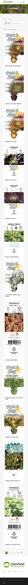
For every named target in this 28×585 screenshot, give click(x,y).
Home (5, 19)
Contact (21, 571)
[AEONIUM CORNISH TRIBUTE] (14, 85)
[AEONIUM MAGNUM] (14, 161)
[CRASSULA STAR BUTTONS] (14, 513)
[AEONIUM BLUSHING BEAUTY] (14, 47)
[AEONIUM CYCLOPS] (14, 123)
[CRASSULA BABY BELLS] (14, 328)
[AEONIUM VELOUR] (14, 200)
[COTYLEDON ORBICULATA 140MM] (14, 276)
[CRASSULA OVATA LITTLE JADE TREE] (14, 379)
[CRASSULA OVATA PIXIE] (14, 419)
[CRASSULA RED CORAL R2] (14, 459)
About (9, 571)
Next (21, 552)
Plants (15, 571)
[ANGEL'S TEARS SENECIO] (14, 238)
